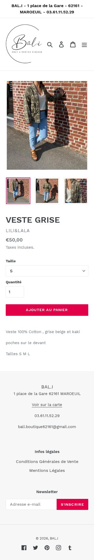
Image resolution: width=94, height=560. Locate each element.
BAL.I (47, 387)
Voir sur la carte (47, 404)
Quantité (13, 282)
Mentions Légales (47, 470)
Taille (11, 261)
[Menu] (84, 44)
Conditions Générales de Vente (47, 461)
